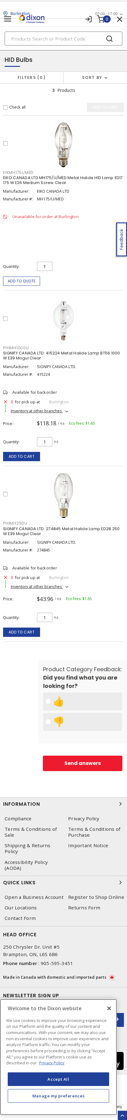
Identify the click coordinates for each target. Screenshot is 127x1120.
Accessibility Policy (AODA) (26, 865)
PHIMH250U (15, 523)
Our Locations (21, 908)
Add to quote (22, 281)
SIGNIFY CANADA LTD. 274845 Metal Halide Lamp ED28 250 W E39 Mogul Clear (61, 531)
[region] (58, 1057)
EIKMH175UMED (18, 172)
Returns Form (84, 908)
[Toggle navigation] (7, 19)
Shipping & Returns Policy (28, 848)
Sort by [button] (92, 77)
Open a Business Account (34, 897)
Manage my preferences (58, 1096)
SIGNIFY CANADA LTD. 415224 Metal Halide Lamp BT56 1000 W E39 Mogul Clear (61, 355)
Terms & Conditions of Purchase (94, 832)
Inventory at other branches (37, 411)
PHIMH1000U (16, 347)
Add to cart (22, 456)
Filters (30, 77)
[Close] (109, 1008)
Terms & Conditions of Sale (31, 832)
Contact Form (20, 918)
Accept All (58, 1079)
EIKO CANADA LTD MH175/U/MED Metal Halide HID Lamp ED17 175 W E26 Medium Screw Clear (63, 180)
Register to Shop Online (96, 897)
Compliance (18, 819)
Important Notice (88, 845)
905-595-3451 (57, 963)
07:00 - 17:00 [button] (106, 13)
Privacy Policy (84, 819)
